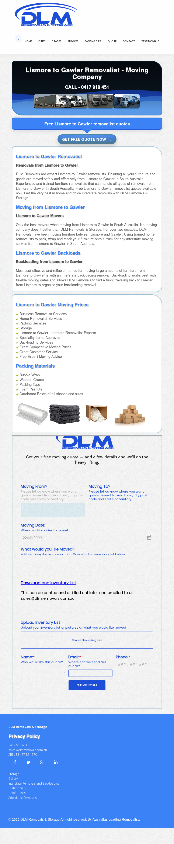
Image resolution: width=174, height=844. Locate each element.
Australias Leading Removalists (116, 816)
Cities (42, 41)
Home (28, 41)
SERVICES (73, 41)
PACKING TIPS (93, 41)
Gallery (13, 776)
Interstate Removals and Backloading (33, 780)
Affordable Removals (22, 795)
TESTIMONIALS (150, 41)
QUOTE (112, 41)
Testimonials (17, 785)
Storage (13, 771)
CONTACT (129, 41)
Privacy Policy (24, 733)
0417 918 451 (95, 86)
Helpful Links (17, 790)
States (56, 41)
